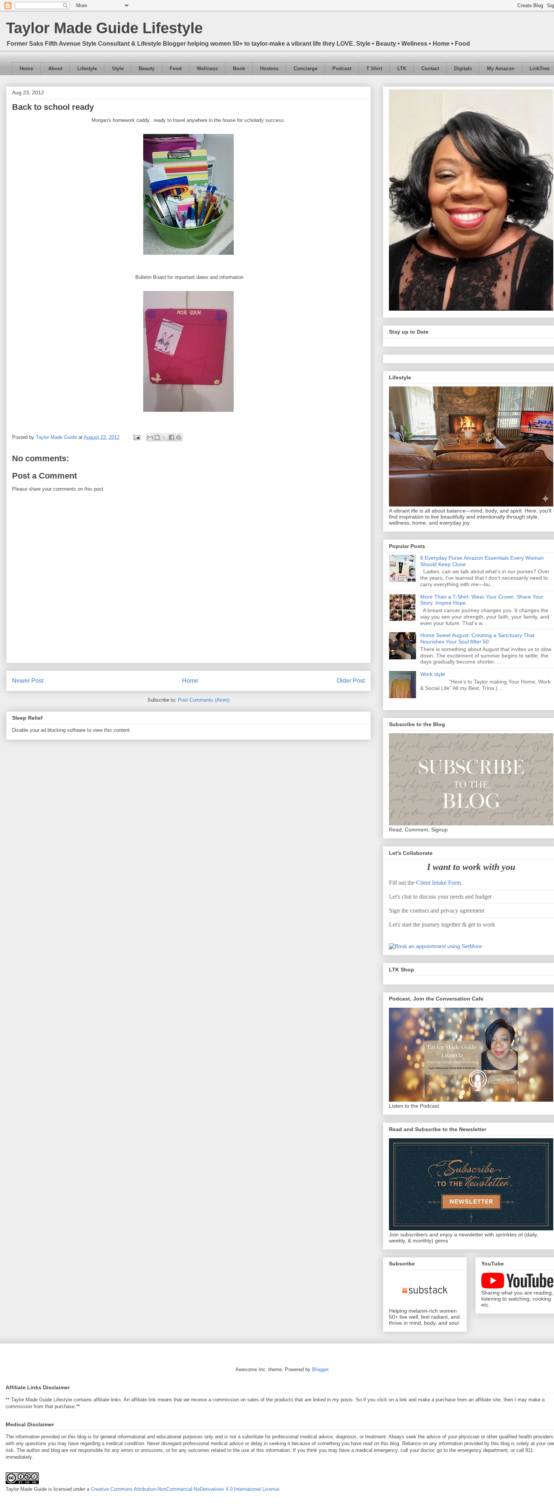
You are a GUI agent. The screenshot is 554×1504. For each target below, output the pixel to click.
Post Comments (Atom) (204, 700)
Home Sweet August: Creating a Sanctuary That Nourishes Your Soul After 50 (477, 638)
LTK (401, 68)
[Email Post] (136, 437)
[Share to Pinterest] (178, 437)
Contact (430, 68)
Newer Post (27, 680)
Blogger (320, 1369)
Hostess (269, 68)
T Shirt (374, 68)
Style (118, 68)
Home (26, 68)
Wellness (207, 68)
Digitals (463, 68)
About (55, 68)
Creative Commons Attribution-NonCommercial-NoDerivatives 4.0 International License (185, 1489)
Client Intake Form (438, 882)
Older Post (351, 680)
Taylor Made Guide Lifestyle (104, 28)
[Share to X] (164, 437)
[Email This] (150, 437)
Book (239, 68)
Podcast (341, 68)
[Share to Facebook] (171, 437)
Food (176, 68)
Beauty (147, 68)
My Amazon (500, 68)
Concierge (305, 68)
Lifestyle (87, 68)
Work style (432, 674)
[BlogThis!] (157, 437)
